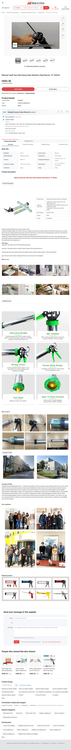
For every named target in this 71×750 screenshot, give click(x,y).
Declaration (53, 743)
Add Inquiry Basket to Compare (35, 66)
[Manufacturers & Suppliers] (35, 3)
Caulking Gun (41, 12)
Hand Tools (19, 713)
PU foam (21, 695)
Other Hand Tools (7, 713)
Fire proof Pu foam (41, 695)
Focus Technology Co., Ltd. (24, 743)
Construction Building (9, 725)
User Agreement (45, 743)
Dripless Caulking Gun (45, 713)
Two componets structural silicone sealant (27, 692)
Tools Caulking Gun (8, 730)
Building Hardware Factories (26, 725)
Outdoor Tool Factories (43, 725)
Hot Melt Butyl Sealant (8, 692)
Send (16, 642)
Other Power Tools (31, 713)
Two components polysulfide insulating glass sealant (60, 692)
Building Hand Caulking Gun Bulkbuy (28, 734)
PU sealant (55, 695)
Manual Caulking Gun (9, 734)
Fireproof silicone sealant (42, 689)
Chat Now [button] (54, 89)
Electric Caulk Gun (59, 713)
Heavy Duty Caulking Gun (52, 12)
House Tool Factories (58, 725)
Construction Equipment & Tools (28, 12)
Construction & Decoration (12, 12)
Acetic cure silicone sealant (26, 689)
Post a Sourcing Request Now (52, 642)
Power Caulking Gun (55, 730)
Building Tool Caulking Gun (39, 730)
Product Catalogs (26, 685)
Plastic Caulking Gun (22, 730)
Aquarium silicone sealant (8, 695)
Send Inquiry (18, 89)
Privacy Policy (61, 743)
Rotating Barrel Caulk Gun (10, 717)
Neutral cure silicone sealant (9, 689)
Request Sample (30, 93)
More (3, 737)
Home (3, 12)
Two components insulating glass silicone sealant (44, 692)
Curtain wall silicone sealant (59, 689)
